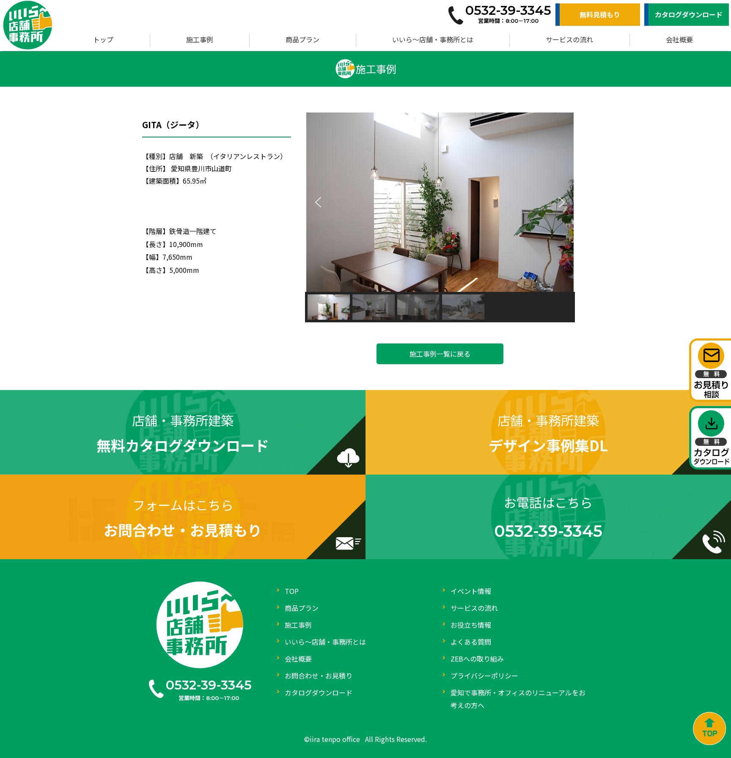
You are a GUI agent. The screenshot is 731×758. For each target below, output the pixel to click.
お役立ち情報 (471, 625)
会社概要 (679, 39)
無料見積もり (600, 14)
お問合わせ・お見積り (318, 675)
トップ (103, 39)
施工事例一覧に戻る (439, 354)
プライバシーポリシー (484, 675)
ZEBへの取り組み (477, 659)
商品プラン (302, 39)
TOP (292, 591)
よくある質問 (471, 642)
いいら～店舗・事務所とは (432, 39)
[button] (318, 202)
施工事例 (199, 39)
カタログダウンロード (689, 14)
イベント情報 (471, 591)
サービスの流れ (569, 39)
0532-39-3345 (209, 685)
